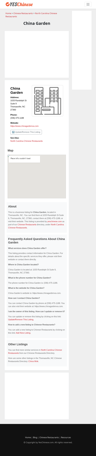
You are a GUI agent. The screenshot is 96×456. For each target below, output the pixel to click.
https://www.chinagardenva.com (24, 126)
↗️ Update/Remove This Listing (26, 132)
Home (8, 13)
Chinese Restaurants (23, 13)
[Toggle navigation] (88, 4)
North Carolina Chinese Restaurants (26, 141)
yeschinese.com (54, 221)
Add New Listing (23, 333)
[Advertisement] (37, 54)
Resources (66, 437)
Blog (35, 437)
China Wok (33, 361)
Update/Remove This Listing (20, 320)
